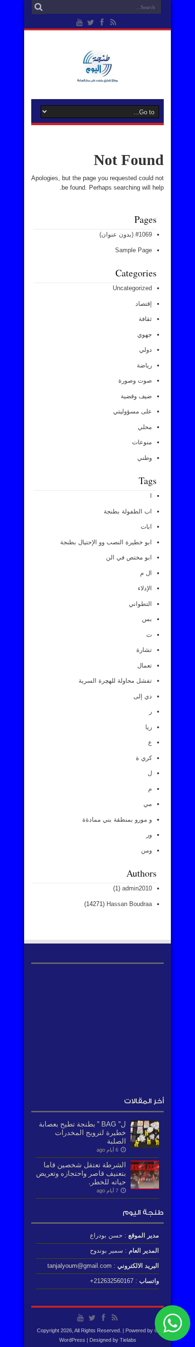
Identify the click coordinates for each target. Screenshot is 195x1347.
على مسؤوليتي (132, 411)
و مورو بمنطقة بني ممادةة (117, 819)
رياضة (144, 365)
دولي (145, 349)
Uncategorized (132, 288)
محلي (145, 427)
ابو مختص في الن (129, 557)
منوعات (142, 442)
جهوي (144, 334)
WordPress (72, 1340)
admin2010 (137, 888)
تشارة (144, 649)
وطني (144, 457)
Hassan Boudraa (129, 903)
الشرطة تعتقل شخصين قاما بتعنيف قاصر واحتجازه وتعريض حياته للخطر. (81, 1173)
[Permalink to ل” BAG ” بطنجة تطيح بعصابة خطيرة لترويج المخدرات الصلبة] (145, 1146)
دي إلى (142, 696)
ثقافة (145, 318)
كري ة (144, 757)
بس (147, 619)
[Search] (38, 7)
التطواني (140, 603)
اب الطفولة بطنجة (128, 511)
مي (147, 803)
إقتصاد (143, 303)
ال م (146, 573)
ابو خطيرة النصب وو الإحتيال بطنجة (106, 542)
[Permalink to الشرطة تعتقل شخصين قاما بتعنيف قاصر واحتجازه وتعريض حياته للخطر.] (145, 1187)
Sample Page (133, 250)
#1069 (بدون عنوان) (125, 234)
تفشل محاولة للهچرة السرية (115, 680)
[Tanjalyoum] (97, 75)
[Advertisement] (97, 1028)
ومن (146, 850)
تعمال (144, 665)
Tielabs (128, 1340)
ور (149, 834)
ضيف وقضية (136, 396)
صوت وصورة (135, 380)
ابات (146, 526)
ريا (148, 727)
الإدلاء (145, 588)
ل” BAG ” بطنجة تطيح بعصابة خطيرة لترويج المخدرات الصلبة (82, 1132)
